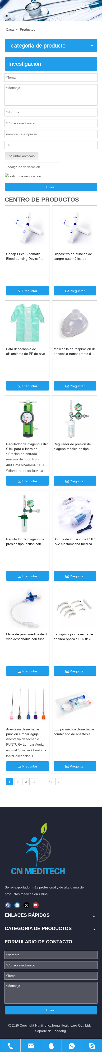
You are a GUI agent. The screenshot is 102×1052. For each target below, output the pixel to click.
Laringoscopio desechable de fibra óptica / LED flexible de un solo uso (75, 636)
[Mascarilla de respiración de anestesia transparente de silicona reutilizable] (75, 322)
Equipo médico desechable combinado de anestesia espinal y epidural (74, 731)
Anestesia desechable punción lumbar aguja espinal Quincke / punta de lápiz (26, 731)
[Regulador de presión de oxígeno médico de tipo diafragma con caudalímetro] (75, 418)
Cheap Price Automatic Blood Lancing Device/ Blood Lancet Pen (23, 256)
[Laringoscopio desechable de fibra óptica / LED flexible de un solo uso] (75, 608)
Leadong (59, 1031)
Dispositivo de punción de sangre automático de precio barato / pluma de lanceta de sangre (73, 256)
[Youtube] (36, 905)
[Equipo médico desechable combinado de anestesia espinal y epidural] (75, 703)
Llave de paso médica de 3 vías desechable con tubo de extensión (26, 636)
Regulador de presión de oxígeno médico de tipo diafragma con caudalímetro (75, 446)
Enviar (51, 187)
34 (50, 782)
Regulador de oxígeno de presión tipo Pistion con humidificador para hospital (26, 541)
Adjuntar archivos (22, 156)
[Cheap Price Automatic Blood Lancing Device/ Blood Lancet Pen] (27, 227)
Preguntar (29, 291)
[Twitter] (26, 905)
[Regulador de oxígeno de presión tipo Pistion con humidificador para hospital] (27, 513)
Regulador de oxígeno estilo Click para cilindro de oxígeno (27, 446)
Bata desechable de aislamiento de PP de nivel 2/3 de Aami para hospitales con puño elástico (27, 351)
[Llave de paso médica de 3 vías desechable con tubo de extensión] (27, 608)
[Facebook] (8, 905)
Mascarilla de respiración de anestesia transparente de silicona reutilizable (75, 351)
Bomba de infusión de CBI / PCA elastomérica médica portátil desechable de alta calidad (74, 541)
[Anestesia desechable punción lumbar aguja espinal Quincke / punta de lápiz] (27, 703)
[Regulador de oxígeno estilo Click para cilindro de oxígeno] (27, 418)
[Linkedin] (17, 905)
